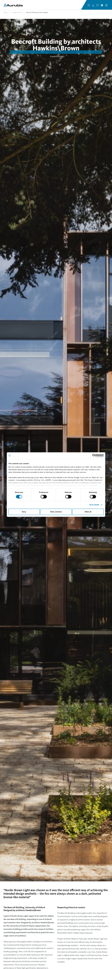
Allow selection (56, 512)
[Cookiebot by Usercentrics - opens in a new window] (94, 455)
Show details (94, 505)
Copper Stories (17, 12)
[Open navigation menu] (106, 5)
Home (5, 12)
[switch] (44, 497)
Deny (24, 512)
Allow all (88, 512)
